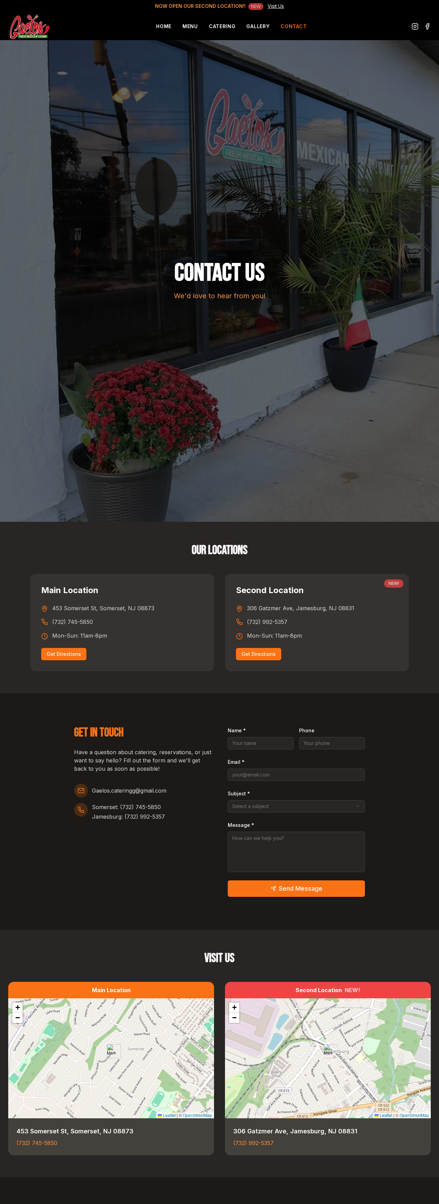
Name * (237, 730)
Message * (241, 825)
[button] (111, 1051)
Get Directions (64, 654)
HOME (163, 26)
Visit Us (276, 6)
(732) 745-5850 (72, 621)
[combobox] (296, 806)
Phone (307, 730)
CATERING (222, 26)
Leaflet (169, 1115)
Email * (236, 762)
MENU (190, 26)
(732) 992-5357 (267, 621)
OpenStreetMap (197, 1115)
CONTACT (294, 26)
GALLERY (258, 26)
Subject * (239, 793)
